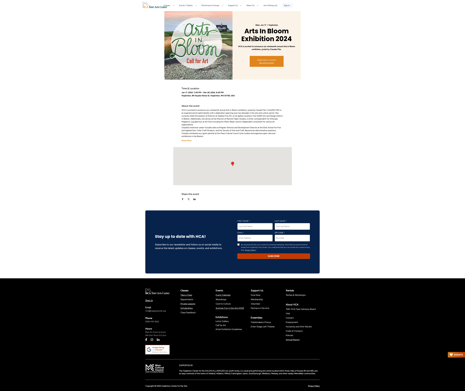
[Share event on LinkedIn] (194, 199)
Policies (289, 335)
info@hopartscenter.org (155, 311)
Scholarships (186, 308)
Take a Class (186, 295)
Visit (288, 313)
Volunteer (255, 303)
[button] (270, 5)
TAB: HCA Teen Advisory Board (301, 309)
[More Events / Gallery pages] (196, 5)
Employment (292, 322)
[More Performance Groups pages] (222, 5)
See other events (266, 63)
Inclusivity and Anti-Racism (299, 326)
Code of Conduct (294, 331)
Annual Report (293, 339)
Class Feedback (188, 312)
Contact (290, 318)
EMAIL (240, 233)
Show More (187, 140)
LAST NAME (280, 221)
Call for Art (221, 325)
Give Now (255, 295)
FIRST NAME (242, 221)
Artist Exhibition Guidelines (229, 329)
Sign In (149, 300)
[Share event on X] (188, 199)
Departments (186, 299)
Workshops (221, 299)
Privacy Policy (314, 386)
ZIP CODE (279, 233)
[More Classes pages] (173, 5)
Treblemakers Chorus (261, 322)
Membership (257, 299)
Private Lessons (187, 303)
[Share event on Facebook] (183, 199)
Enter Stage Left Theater (263, 326)
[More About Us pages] (257, 5)
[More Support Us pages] (241, 5)
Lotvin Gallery (222, 321)
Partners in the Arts (260, 308)
